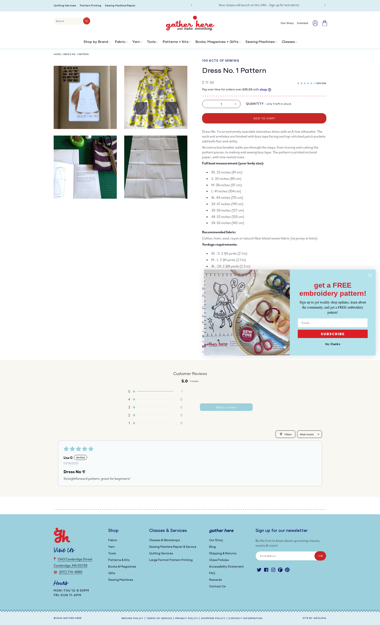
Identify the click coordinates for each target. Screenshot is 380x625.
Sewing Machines (260, 42)
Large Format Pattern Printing (171, 560)
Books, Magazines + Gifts (216, 42)
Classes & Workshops (164, 540)
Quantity (255, 104)
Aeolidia (320, 618)
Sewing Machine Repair (120, 5)
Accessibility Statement (226, 566)
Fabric (120, 42)
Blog (212, 547)
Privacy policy (186, 618)
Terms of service (159, 618)
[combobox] (72, 21)
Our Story (216, 540)
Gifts (111, 573)
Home (57, 54)
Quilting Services (65, 5)
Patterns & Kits (119, 560)
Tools (151, 42)
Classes (288, 42)
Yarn (136, 42)
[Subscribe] (320, 556)
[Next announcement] (325, 5)
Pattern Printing (90, 5)
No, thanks (332, 344)
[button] (96, 43)
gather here (72, 618)
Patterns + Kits (175, 42)
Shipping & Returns (222, 553)
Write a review (226, 407)
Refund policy (132, 618)
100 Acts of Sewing (220, 60)
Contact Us (217, 586)
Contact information (245, 618)
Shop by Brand (96, 42)
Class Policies (219, 560)
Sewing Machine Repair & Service (172, 547)
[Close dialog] (370, 275)
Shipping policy (213, 618)
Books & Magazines (122, 566)
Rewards (215, 580)
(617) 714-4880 (70, 572)
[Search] (86, 20)
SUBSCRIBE (333, 333)
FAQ (212, 573)
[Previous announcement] (191, 5)
